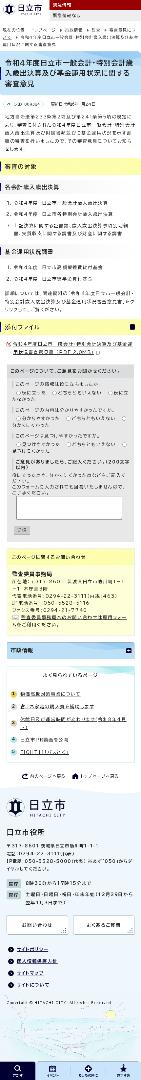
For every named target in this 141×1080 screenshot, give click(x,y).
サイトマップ (30, 973)
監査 (95, 30)
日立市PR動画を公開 (44, 740)
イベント (53, 1075)
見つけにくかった (31, 451)
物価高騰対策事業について (50, 694)
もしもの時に (88, 1075)
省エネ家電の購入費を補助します (57, 706)
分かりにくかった (31, 425)
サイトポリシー (32, 949)
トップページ (43, 30)
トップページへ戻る (100, 776)
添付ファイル (23, 327)
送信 (22, 530)
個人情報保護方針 (37, 961)
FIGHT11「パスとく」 (44, 752)
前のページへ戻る (48, 776)
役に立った (34, 392)
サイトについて (33, 985)
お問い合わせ (37, 925)
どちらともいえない (80, 392)
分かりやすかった (41, 418)
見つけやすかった (41, 444)
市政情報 (74, 30)
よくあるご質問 (104, 925)
